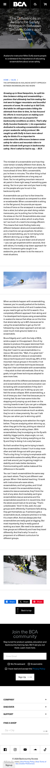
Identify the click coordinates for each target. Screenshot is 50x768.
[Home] (20, 4)
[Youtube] (25, 749)
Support (8, 714)
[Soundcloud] (35, 749)
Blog (13, 80)
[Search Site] (35, 4)
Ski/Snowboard (18, 664)
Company (8, 699)
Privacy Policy (38, 668)
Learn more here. (28, 647)
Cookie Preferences (27, 763)
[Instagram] (15, 749)
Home (5, 80)
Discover (8, 706)
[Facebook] (5, 749)
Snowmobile (36, 664)
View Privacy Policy (27, 761)
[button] (5, 4)
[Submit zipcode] (45, 731)
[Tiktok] (45, 749)
